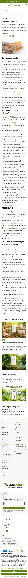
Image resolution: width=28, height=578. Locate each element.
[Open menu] (2, 5)
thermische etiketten (15, 228)
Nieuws (8, 15)
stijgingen (12, 116)
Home (3, 15)
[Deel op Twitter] (10, 36)
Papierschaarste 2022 (17, 15)
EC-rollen (7, 228)
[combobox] (14, 10)
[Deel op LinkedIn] (13, 36)
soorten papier (22, 69)
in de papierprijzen (10, 117)
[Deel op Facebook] (8, 36)
